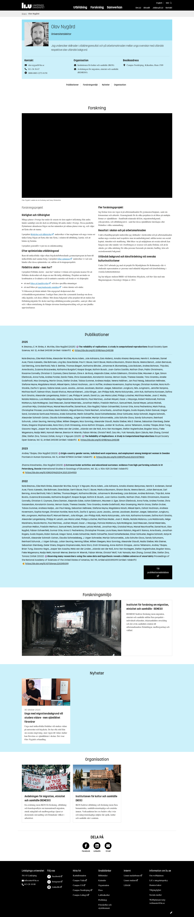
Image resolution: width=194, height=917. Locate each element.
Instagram (56, 881)
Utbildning (80, 7)
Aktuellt (146, 8)
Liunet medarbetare (132, 875)
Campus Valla (79, 880)
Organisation (120, 84)
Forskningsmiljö (90, 84)
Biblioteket (102, 875)
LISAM (127, 885)
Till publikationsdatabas (158, 570)
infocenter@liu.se (31, 880)
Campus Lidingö (80, 895)
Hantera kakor (155, 885)
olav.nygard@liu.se (36, 65)
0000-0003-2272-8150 (37, 73)
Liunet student (130, 880)
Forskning (97, 7)
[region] (97, 155)
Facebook (56, 876)
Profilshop (102, 899)
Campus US (78, 885)
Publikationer (72, 84)
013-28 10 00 (30, 884)
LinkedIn (56, 887)
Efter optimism (64, 258)
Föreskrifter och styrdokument (105, 906)
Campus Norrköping (81, 890)
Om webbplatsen (156, 875)
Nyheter (106, 84)
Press (100, 890)
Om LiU (138, 8)
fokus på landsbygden (39, 283)
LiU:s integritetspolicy (158, 880)
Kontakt (169, 8)
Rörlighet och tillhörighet (41, 234)
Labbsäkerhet (104, 895)
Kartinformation (79, 875)
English (159, 3)
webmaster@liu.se (157, 903)
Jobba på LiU (158, 8)
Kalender (102, 880)
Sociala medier (155, 894)
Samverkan (114, 7)
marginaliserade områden (48, 287)
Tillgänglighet (155, 890)
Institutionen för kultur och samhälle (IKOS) (95, 65)
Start (24, 14)
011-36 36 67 (33, 69)
